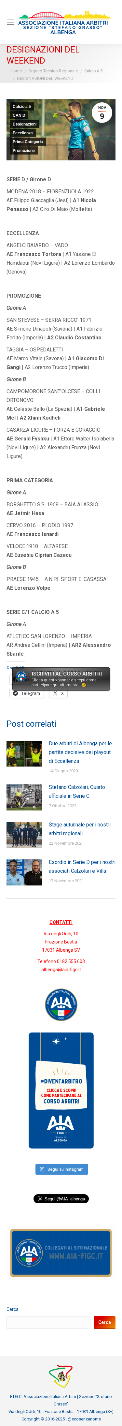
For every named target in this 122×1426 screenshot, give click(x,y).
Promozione (24, 150)
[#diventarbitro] (61, 1147)
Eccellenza (23, 133)
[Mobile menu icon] (10, 22)
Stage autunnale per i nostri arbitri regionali (80, 829)
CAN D (19, 115)
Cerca (13, 1309)
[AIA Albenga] (61, 1004)
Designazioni (24, 124)
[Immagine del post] (24, 754)
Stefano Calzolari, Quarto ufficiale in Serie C (77, 791)
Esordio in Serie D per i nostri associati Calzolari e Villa (82, 866)
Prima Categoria (28, 142)
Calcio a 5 (22, 106)
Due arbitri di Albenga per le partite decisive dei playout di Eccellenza (80, 752)
